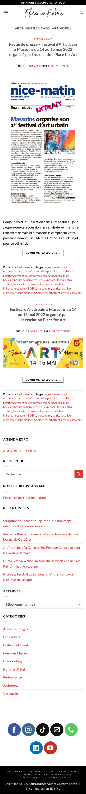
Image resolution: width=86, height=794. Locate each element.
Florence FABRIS (58, 66)
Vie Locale (10, 693)
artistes (15, 271)
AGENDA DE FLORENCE (21, 451)
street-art (59, 293)
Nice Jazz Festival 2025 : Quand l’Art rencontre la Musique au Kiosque (38, 577)
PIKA (34, 293)
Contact (62, 771)
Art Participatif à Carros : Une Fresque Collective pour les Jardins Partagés (41, 550)
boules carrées (33, 275)
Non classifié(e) (14, 669)
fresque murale (49, 284)
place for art (45, 293)
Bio (8, 771)
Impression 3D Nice (47, 788)
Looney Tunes (56, 777)
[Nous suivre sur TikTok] (42, 729)
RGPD (74, 771)
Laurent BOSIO (27, 288)
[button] (5, 12)
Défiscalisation (32, 777)
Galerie (19, 771)
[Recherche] (81, 13)
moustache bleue (20, 293)
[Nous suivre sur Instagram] (28, 729)
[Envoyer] (79, 474)
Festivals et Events (16, 645)
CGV (17, 774)
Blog (49, 771)
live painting (44, 288)
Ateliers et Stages (15, 629)
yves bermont (73, 293)
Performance (43, 39)
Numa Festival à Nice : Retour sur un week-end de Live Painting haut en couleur (41, 563)
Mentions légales (36, 774)
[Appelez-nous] (71, 729)
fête (9, 284)
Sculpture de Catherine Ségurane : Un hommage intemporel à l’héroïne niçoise (37, 523)
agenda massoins (55, 267)
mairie (55, 288)
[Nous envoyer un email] (56, 729)
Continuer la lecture (43, 252)
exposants (50, 280)
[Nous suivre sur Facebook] (14, 729)
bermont (19, 275)
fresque (34, 284)
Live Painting (12, 661)
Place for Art (61, 774)
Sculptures (10, 685)
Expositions (11, 637)
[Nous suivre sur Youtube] (50, 747)
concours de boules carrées (27, 280)
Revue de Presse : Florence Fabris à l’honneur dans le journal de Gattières (40, 536)
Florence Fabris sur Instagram (24, 497)
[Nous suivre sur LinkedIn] (36, 747)
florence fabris (21, 284)
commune (48, 275)
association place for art (47, 271)
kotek (13, 288)
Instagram (35, 771)
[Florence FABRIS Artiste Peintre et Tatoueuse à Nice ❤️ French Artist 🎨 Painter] (43, 12)
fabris (60, 280)
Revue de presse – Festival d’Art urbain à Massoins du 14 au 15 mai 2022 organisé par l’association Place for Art (43, 49)
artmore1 (27, 271)
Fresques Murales (16, 653)
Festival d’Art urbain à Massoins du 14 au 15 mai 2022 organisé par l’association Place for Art (43, 314)
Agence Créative (57, 783)
